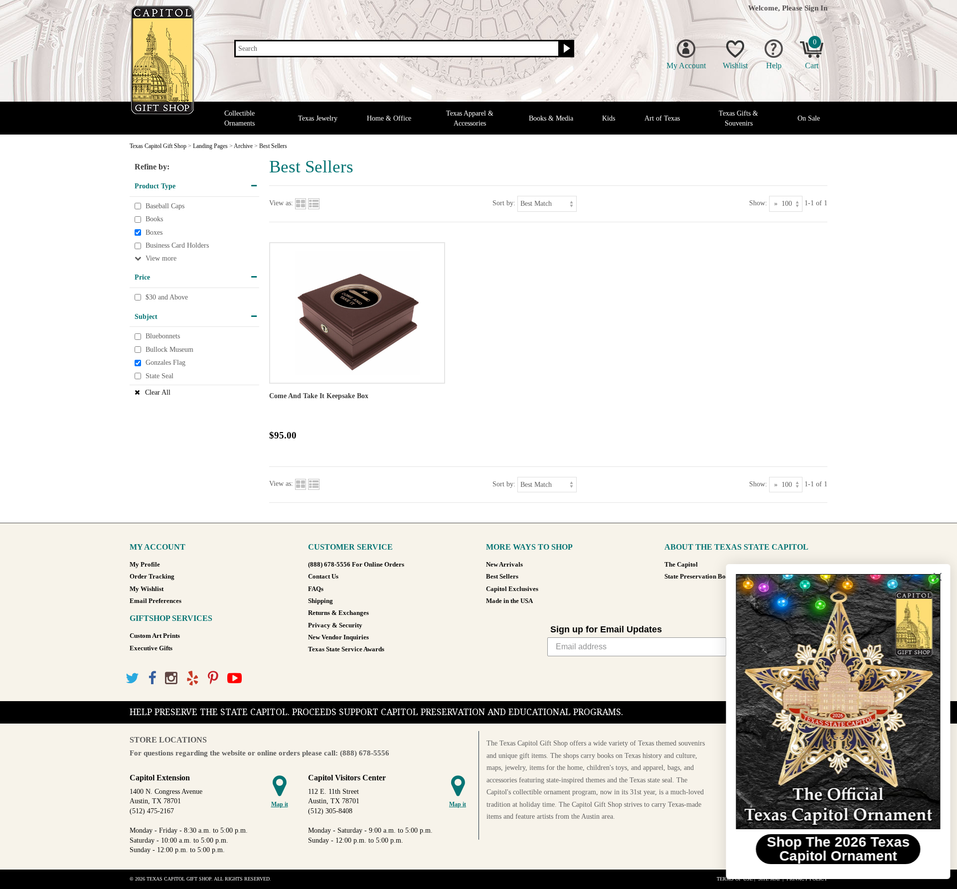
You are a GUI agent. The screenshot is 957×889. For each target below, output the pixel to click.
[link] (835, 702)
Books (154, 219)
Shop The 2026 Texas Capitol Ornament (835, 849)
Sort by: (503, 203)
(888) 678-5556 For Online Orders (356, 564)
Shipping (320, 600)
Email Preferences (155, 600)
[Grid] (300, 203)
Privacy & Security (335, 625)
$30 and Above (167, 297)
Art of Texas (662, 118)
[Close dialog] (934, 577)
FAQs (315, 589)
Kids (608, 118)
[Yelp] (192, 678)
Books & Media (551, 118)
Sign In (815, 7)
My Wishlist (146, 589)
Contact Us (323, 576)
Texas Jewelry (317, 118)
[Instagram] (171, 678)
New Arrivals (504, 564)
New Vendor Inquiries (338, 637)
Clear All (157, 392)
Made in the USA (509, 600)
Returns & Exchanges (338, 612)
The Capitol (681, 564)
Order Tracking (152, 576)
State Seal (159, 376)
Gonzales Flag (165, 363)
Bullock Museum (169, 349)
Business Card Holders (177, 246)
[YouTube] (234, 678)
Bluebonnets (163, 336)
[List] (313, 203)
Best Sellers (502, 576)
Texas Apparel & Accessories (469, 118)
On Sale (809, 118)
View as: (281, 203)
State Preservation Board (700, 576)
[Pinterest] (213, 678)
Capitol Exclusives (512, 589)
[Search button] (565, 48)
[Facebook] (152, 678)
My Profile (145, 564)
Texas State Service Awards (346, 649)
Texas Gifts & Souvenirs (738, 118)
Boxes (154, 232)
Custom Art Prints (155, 635)
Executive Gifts (151, 648)
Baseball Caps (165, 206)
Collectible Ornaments (239, 118)
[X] (132, 678)
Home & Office (389, 118)
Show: (758, 203)
